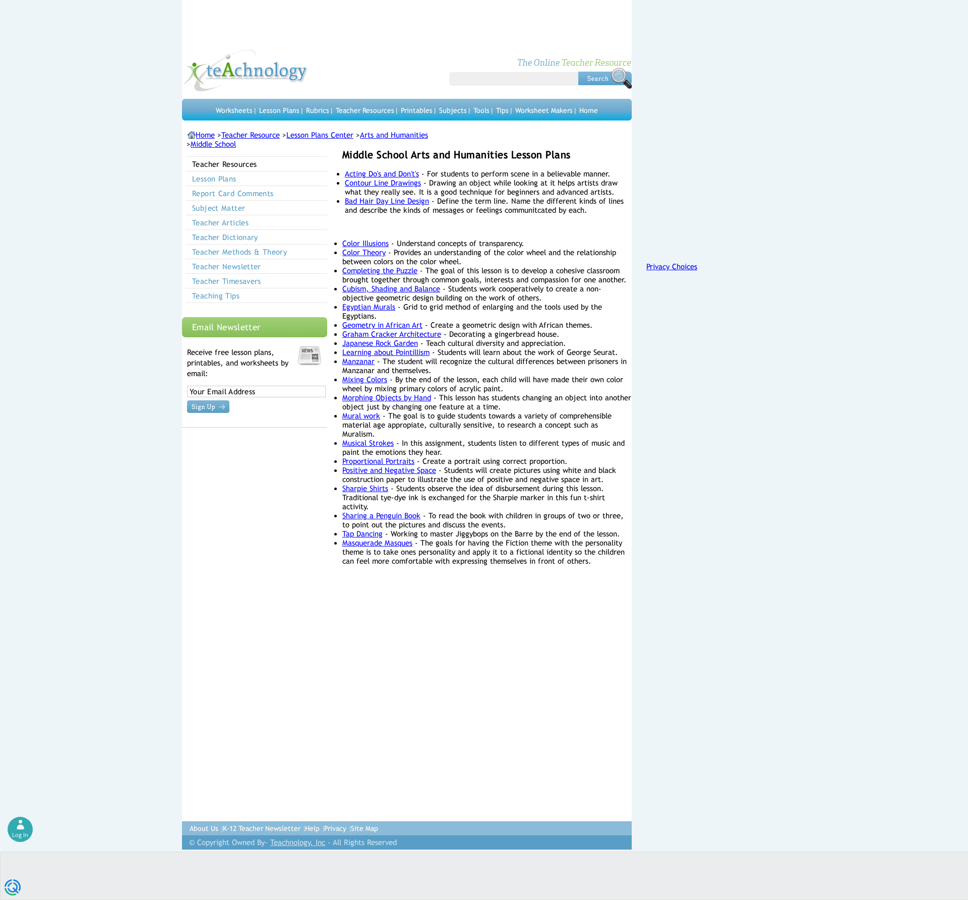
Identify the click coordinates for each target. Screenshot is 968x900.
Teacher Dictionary (225, 237)
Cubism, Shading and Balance (391, 288)
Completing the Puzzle (379, 270)
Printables (417, 110)
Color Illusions (365, 243)
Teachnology (245, 70)
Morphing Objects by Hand (386, 397)
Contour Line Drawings (383, 182)
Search (605, 78)
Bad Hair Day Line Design (387, 201)
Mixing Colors (364, 379)
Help (312, 828)
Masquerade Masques (377, 542)
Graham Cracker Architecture (391, 334)
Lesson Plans (279, 110)
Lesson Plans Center (319, 135)
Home (588, 110)
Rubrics (317, 110)
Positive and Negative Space (389, 470)
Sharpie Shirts (365, 488)
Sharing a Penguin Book (381, 515)
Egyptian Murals (368, 307)
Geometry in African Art (382, 325)
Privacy (335, 828)
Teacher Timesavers (226, 281)
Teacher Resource (250, 135)
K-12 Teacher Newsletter (261, 828)
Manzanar (358, 361)
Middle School (213, 144)
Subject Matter (218, 208)
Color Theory (364, 252)
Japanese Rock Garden (380, 343)
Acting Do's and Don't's (382, 173)
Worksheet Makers (544, 110)
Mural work (361, 415)
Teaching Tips (215, 295)
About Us (204, 828)
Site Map (364, 828)
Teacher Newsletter (226, 266)
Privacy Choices (671, 266)
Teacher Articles (220, 222)
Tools (481, 110)
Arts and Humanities (394, 135)
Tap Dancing (362, 533)
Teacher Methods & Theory (239, 252)
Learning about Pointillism (386, 352)
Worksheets (234, 110)
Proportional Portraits (378, 461)
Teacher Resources (365, 110)
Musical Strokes (368, 443)
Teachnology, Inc (297, 842)
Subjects (453, 110)
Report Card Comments (233, 193)
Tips (502, 110)
